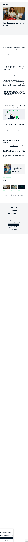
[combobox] (13, 223)
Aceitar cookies (3, 537)
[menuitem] (3, 180)
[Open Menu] (27, 1)
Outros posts (5, 198)
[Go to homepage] (2, 1)
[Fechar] (12, 530)
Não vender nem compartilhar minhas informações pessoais (6, 540)
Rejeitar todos (10, 537)
